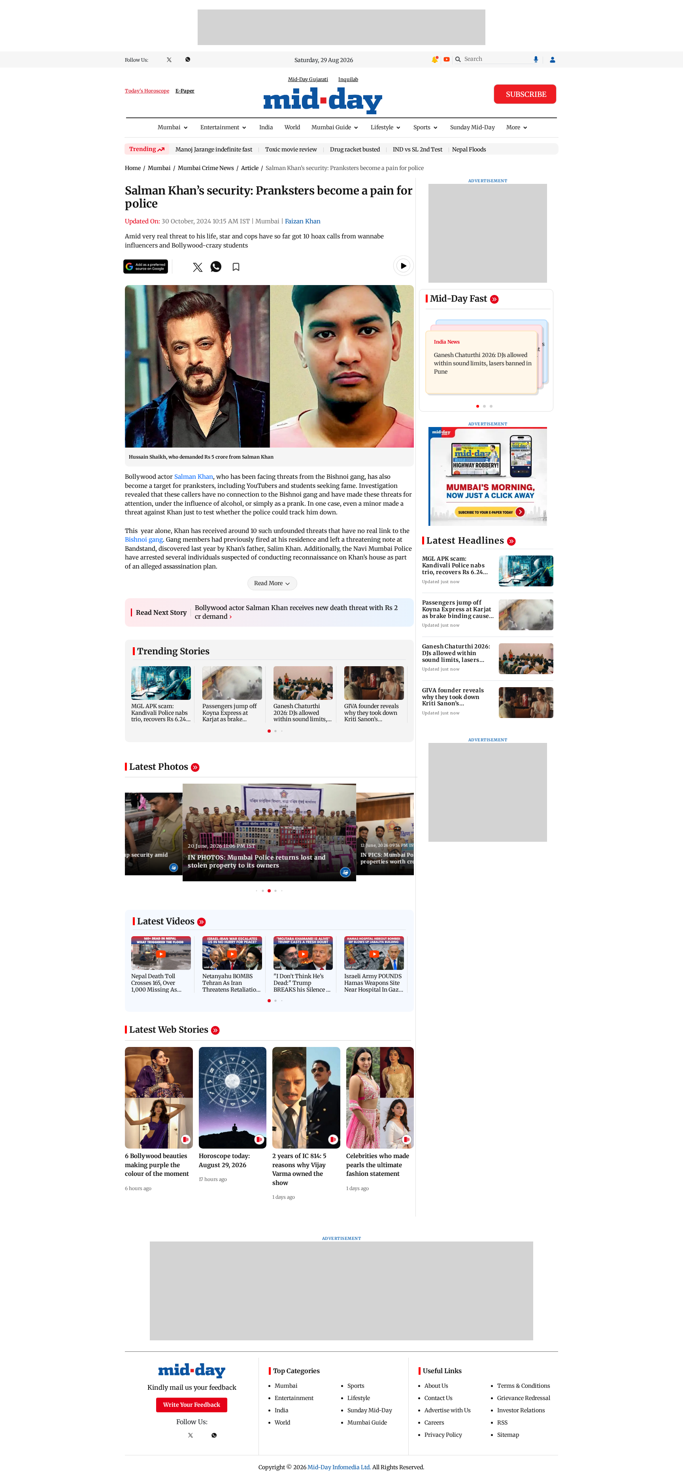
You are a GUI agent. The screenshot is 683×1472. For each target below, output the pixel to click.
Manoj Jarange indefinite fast (213, 149)
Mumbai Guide (331, 127)
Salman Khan (193, 476)
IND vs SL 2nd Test (417, 149)
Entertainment (219, 127)
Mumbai (169, 127)
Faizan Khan (303, 221)
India (266, 127)
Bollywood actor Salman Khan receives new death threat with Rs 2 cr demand (296, 612)
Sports (421, 127)
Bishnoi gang (144, 539)
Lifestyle (382, 127)
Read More (268, 583)
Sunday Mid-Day (472, 127)
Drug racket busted (355, 149)
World (292, 127)
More (513, 127)
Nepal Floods (469, 149)
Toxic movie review (291, 149)
